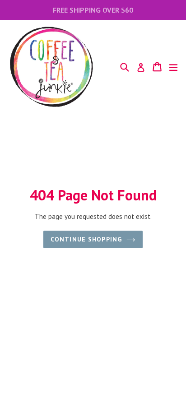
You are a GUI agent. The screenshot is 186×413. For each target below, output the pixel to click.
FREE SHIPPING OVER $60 (93, 9)
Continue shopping (86, 239)
